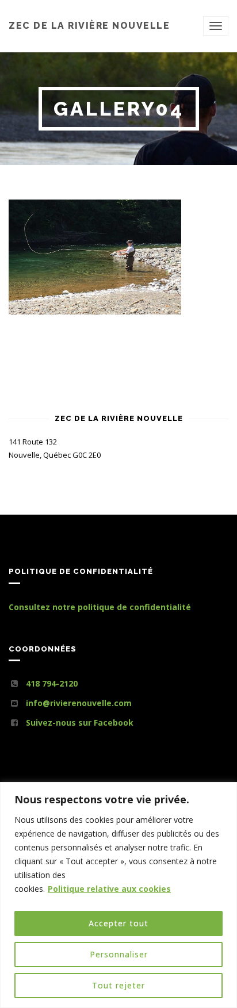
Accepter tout (118, 923)
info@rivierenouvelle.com (79, 702)
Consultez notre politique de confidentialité (100, 606)
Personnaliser (119, 954)
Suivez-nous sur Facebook (79, 722)
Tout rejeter (118, 985)
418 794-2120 (52, 683)
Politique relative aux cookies (109, 888)
